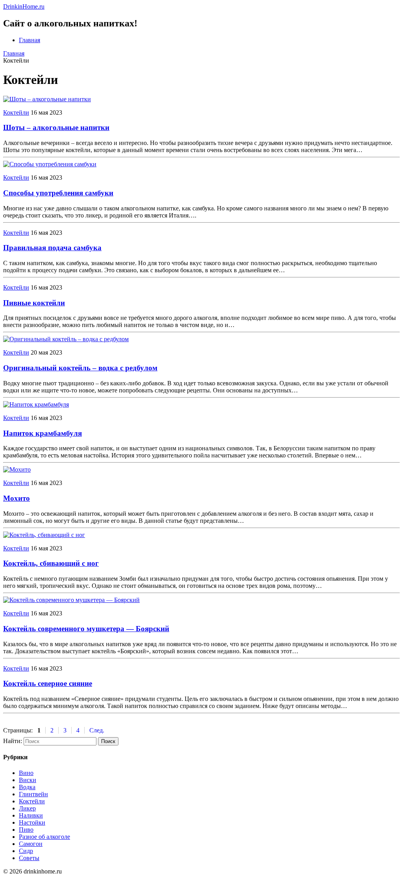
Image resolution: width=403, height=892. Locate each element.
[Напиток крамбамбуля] (36, 404)
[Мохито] (17, 469)
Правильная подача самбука (52, 247)
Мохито (16, 498)
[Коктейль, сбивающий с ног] (44, 534)
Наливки (31, 815)
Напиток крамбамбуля (42, 433)
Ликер (27, 808)
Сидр (26, 850)
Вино (26, 772)
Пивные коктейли (34, 303)
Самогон (31, 843)
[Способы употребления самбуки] (49, 164)
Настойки (32, 822)
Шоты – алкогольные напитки (56, 127)
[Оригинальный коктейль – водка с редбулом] (66, 339)
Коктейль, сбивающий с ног (51, 563)
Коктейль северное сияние (47, 683)
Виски (27, 780)
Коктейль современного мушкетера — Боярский (86, 628)
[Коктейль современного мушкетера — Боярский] (71, 600)
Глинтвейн (33, 794)
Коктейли (16, 112)
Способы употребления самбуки (58, 193)
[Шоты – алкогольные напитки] (47, 99)
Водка (27, 787)
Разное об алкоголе (44, 836)
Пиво (26, 829)
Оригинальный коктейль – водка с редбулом (80, 368)
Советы (29, 858)
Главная (29, 40)
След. (96, 730)
